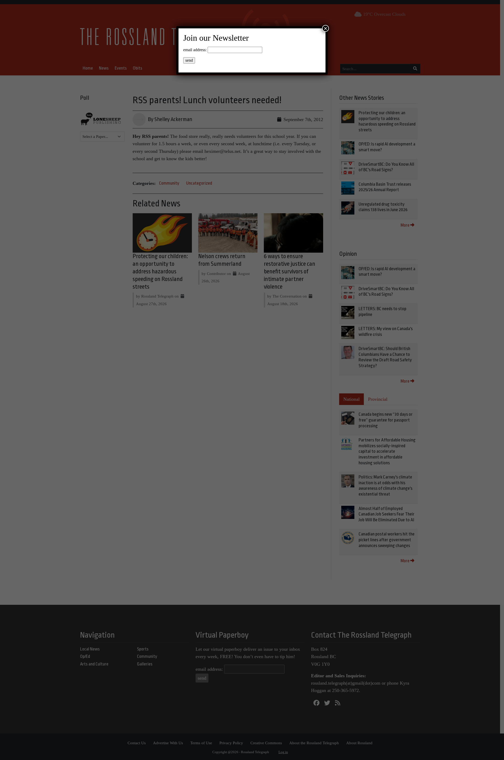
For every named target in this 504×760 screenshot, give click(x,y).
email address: (195, 50)
